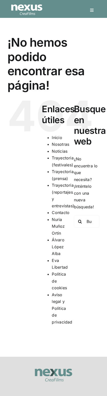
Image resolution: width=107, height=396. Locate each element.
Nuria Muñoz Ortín (58, 226)
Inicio (57, 137)
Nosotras (60, 144)
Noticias (59, 151)
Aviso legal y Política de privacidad (62, 308)
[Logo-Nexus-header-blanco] (26, 6)
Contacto (60, 212)
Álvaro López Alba (58, 246)
